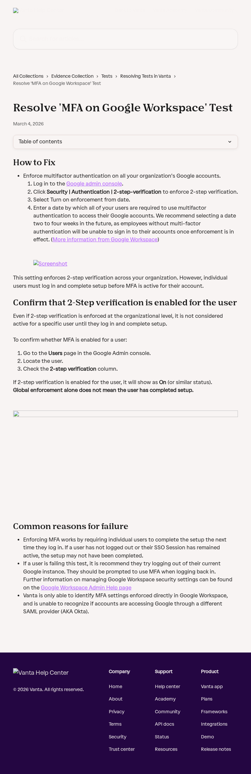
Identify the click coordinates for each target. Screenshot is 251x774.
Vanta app (212, 686)
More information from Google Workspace (105, 239)
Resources (166, 749)
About (116, 699)
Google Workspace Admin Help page (86, 588)
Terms (115, 724)
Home (115, 686)
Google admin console (94, 184)
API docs (164, 724)
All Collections (28, 76)
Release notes (216, 749)
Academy (165, 699)
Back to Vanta (130, 10)
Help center (167, 686)
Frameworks (214, 712)
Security (117, 737)
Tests (106, 76)
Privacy (117, 712)
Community (167, 712)
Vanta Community (214, 10)
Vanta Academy (170, 10)
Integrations (214, 724)
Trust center (122, 749)
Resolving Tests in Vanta (145, 76)
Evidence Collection (72, 76)
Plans (206, 699)
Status (162, 737)
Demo (207, 737)
